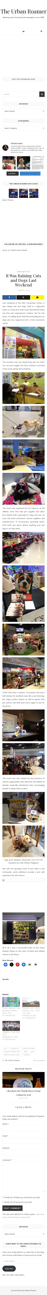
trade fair (27, 1055)
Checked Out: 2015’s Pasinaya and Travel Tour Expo (31, 1010)
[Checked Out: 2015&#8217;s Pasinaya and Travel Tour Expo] (31, 1002)
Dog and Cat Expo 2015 (12, 1051)
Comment (7, 1160)
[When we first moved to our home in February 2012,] (23, 162)
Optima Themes (30, 1290)
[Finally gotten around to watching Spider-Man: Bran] (9, 162)
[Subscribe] (37, 297)
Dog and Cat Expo (28, 1048)
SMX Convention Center (12, 1055)
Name (5, 1124)
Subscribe (9, 1268)
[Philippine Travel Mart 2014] (11, 1026)
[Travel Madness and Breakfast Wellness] (11, 1002)
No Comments (39, 1060)
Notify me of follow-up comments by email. (22, 1197)
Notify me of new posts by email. (18, 1202)
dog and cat (14, 1048)
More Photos (7, 200)
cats (5, 1048)
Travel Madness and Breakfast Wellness (11, 1009)
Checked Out (23, 272)
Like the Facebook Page (23, 79)
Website (5, 1148)
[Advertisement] (23, 53)
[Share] (9, 297)
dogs (25, 1051)
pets (32, 1051)
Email (5, 1136)
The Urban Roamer (24, 11)
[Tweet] (23, 297)
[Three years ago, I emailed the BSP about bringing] (38, 162)
